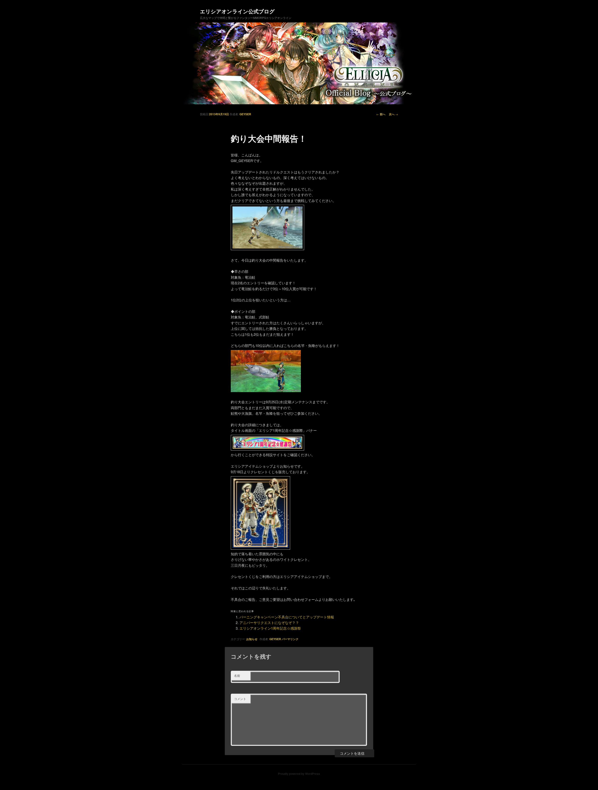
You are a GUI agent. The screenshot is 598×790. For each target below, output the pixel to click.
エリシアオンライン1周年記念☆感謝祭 (270, 628)
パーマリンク (290, 639)
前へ (380, 114)
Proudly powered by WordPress (299, 774)
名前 (237, 675)
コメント (240, 698)
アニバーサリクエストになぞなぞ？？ (269, 622)
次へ (393, 114)
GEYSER (245, 114)
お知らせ (251, 639)
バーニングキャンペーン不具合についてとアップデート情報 (286, 616)
